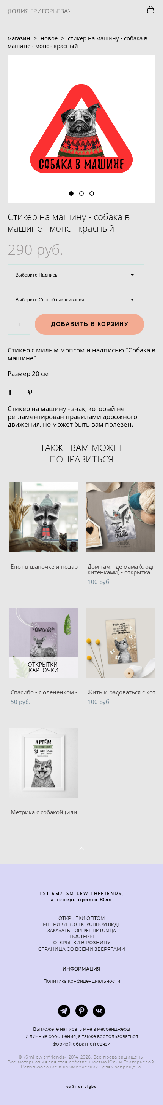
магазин (19, 38)
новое (49, 38)
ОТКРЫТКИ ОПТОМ (81, 918)
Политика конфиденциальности (81, 981)
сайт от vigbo (81, 1087)
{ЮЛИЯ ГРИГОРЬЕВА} (39, 11)
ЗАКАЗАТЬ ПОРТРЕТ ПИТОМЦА (81, 930)
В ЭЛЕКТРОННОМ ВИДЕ (93, 924)
